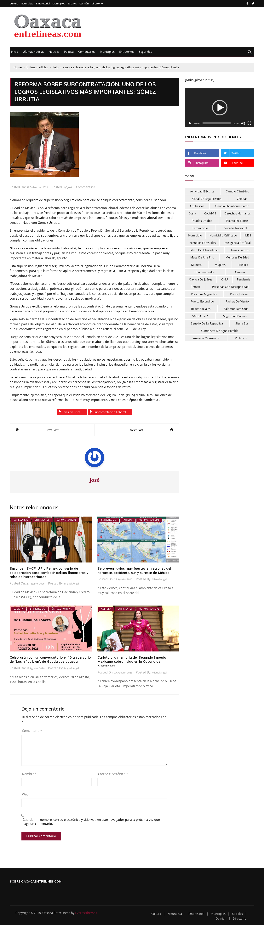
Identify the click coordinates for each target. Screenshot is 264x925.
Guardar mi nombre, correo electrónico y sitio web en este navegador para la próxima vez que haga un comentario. (91, 822)
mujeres (220, 265)
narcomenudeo (204, 272)
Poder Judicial (239, 294)
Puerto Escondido (202, 301)
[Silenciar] (243, 123)
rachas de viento (237, 301)
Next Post (136, 430)
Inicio (14, 51)
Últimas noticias (33, 51)
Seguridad (145, 51)
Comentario (32, 730)
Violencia (241, 338)
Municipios (58, 3)
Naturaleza (27, 3)
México (243, 265)
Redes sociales (200, 309)
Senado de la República (207, 323)
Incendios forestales (202, 243)
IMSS (247, 235)
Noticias (54, 51)
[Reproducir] (190, 123)
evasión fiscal (72, 412)
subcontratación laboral (110, 412)
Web (25, 794)
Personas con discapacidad (230, 287)
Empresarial (43, 3)
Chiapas (242, 199)
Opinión (84, 3)
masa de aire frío (202, 257)
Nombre (29, 774)
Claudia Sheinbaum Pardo (232, 206)
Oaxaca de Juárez (200, 279)
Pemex (195, 287)
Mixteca (196, 265)
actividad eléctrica (202, 191)
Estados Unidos (202, 221)
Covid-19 (210, 213)
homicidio (195, 235)
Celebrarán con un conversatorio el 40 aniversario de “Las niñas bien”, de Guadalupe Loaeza (50, 659)
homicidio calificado (223, 235)
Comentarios (86, 51)
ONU (224, 279)
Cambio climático (237, 191)
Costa (192, 213)
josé (70, 187)
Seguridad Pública (235, 316)
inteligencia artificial (237, 243)
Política (69, 51)
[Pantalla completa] (249, 123)
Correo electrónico (113, 774)
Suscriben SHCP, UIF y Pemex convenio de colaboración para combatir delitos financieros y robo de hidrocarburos (49, 572)
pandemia (243, 279)
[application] (219, 107)
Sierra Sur (241, 323)
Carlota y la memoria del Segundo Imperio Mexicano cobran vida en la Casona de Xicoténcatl (131, 661)
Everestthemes (86, 913)
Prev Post (52, 430)
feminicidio (200, 228)
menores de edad (237, 257)
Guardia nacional (235, 228)
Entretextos (126, 51)
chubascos (197, 206)
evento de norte (237, 221)
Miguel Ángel (71, 583)
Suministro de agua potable (219, 331)
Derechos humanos (237, 213)
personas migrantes (204, 294)
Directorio (97, 3)
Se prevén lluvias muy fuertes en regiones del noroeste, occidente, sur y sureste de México (134, 570)
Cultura (14, 3)
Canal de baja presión (206, 199)
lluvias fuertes (240, 250)
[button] (219, 107)
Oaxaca (240, 272)
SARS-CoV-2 (200, 316)
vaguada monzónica (205, 338)
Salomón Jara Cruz (236, 309)
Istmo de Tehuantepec (204, 250)
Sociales (72, 3)
